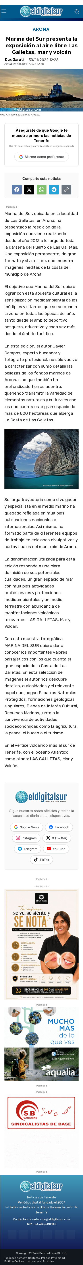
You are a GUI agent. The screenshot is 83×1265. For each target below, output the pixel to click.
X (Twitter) (59, 838)
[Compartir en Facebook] (17, 189)
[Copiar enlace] (66, 189)
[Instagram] (23, 1234)
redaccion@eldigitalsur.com (51, 1219)
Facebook (62, 827)
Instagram (29, 838)
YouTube (59, 849)
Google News (29, 827)
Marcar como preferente (44, 157)
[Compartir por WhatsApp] (41, 189)
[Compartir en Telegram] (54, 189)
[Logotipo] (41, 11)
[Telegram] (35, 1234)
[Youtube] (71, 1234)
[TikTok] (47, 1234)
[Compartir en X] (29, 189)
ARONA (41, 29)
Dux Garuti (14, 59)
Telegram (30, 849)
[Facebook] (12, 1234)
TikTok (44, 860)
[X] (59, 1234)
